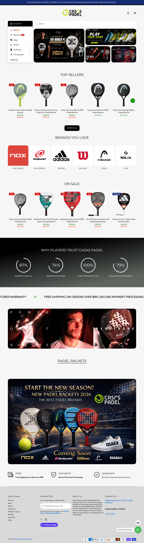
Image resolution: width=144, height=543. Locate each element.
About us (11, 500)
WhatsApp (109, 502)
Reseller (11, 514)
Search (10, 506)
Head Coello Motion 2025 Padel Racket (97, 111)
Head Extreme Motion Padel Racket (20, 111)
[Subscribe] (68, 506)
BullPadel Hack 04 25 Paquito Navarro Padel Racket (46, 220)
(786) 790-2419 (126, 500)
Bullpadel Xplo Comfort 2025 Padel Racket (72, 220)
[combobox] (85, 23)
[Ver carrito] (138, 523)
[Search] (36, 23)
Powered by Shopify (27, 539)
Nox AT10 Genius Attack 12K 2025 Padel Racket (97, 220)
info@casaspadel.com (112, 500)
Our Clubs (11, 517)
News (10, 503)
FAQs (10, 520)
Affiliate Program (14, 512)
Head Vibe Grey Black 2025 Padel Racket (72, 111)
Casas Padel (16, 539)
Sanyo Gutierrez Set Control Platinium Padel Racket (46, 111)
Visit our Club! (110, 514)
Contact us (12, 509)
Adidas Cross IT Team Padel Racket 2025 (123, 220)
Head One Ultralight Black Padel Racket (124, 111)
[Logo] (72, 13)
